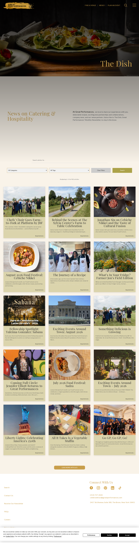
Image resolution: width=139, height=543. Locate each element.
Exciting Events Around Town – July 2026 (114, 384)
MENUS (102, 5)
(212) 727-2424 (96, 495)
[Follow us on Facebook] (91, 490)
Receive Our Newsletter (13, 503)
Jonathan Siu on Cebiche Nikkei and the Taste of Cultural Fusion (115, 223)
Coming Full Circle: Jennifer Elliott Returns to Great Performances (24, 386)
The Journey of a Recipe (69, 275)
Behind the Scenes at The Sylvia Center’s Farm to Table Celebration (69, 223)
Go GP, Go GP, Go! (114, 438)
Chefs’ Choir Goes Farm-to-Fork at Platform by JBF (24, 221)
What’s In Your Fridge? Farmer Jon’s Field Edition (114, 276)
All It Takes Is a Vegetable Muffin (69, 439)
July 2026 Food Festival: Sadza (69, 384)
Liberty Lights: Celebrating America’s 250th (24, 439)
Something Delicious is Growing (115, 330)
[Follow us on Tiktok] (120, 490)
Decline (109, 535)
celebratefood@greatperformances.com (106, 497)
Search (122, 170)
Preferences (91, 535)
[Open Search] (126, 5)
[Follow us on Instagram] (98, 490)
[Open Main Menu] (134, 5)
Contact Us (8, 495)
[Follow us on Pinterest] (105, 490)
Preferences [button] (57, 536)
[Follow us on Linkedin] (113, 490)
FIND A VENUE (90, 5)
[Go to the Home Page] (19, 6)
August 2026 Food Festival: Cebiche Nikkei (24, 276)
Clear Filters (101, 170)
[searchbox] (69, 160)
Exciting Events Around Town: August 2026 (69, 330)
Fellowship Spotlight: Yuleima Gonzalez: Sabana (24, 330)
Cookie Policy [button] (10, 536)
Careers (7, 519)
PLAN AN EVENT (114, 5)
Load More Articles (69, 467)
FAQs (6, 511)
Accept (127, 535)
